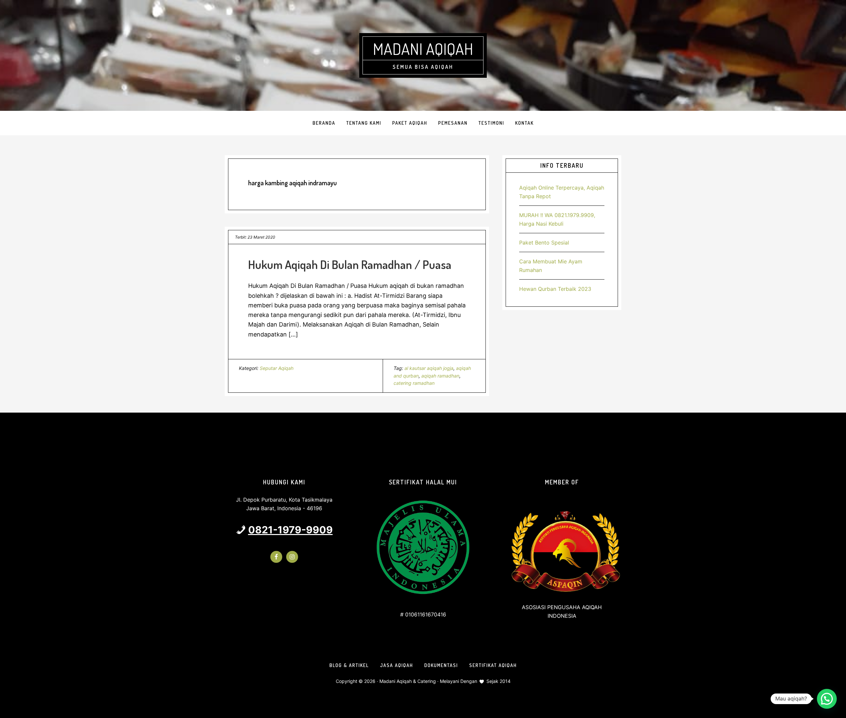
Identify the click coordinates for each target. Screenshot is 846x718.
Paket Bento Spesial (544, 242)
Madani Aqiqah (423, 49)
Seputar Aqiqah (276, 368)
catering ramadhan (414, 383)
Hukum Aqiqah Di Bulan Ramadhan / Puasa (349, 264)
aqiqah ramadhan (440, 376)
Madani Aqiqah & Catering (407, 681)
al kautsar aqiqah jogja (428, 368)
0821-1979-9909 (290, 530)
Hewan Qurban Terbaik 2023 (555, 289)
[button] (827, 699)
